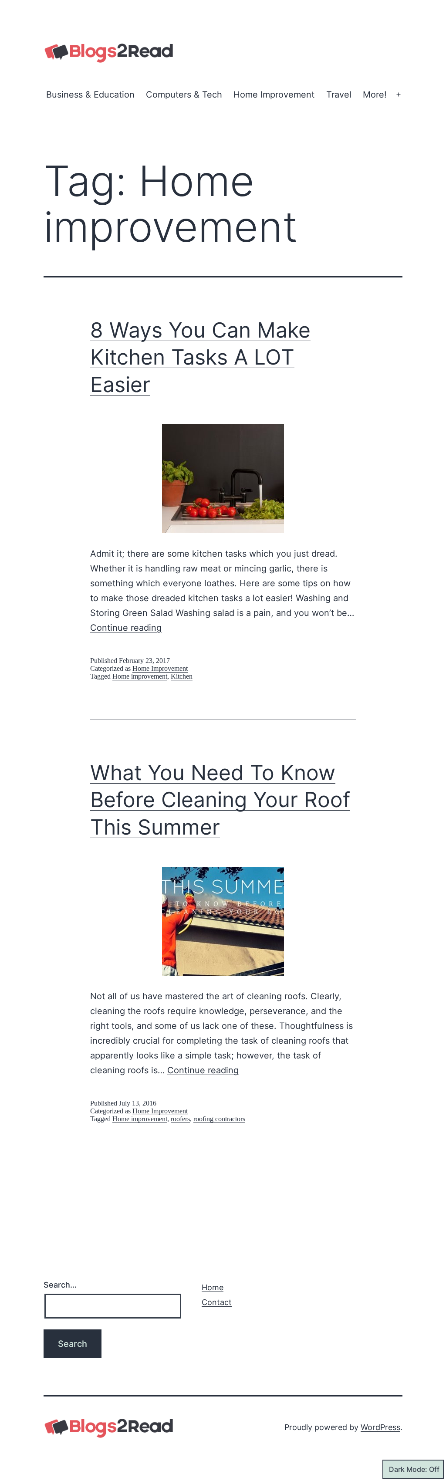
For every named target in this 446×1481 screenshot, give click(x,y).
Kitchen (182, 676)
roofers (180, 1119)
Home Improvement (273, 94)
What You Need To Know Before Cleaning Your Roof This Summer (220, 800)
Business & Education (90, 94)
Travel (338, 94)
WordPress (380, 1427)
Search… (60, 1284)
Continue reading (126, 627)
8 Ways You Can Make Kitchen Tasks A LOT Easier (200, 357)
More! (375, 94)
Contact (217, 1302)
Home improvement (139, 676)
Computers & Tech (184, 94)
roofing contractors (219, 1119)
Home (212, 1287)
